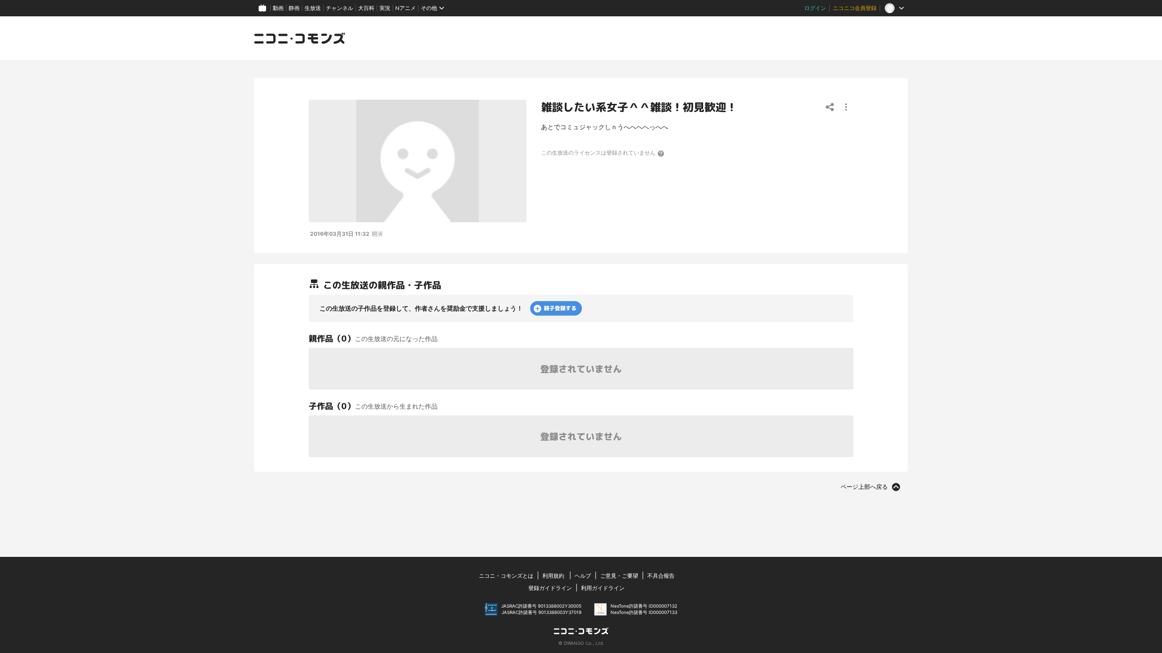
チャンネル (339, 8)
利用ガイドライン (603, 588)
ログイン (815, 8)
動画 (278, 8)
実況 (384, 8)
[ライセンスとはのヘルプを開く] (661, 153)
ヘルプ (583, 575)
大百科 (366, 8)
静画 (294, 8)
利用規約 (553, 575)
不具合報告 (661, 575)
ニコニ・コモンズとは (506, 575)
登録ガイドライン (550, 588)
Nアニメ (405, 8)
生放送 (313, 8)
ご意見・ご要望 (619, 575)
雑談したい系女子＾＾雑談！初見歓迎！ (639, 107)
